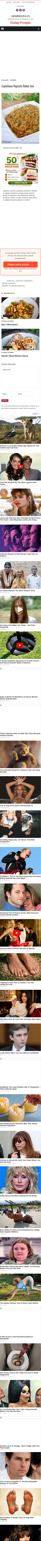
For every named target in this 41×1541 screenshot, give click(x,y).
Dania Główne (8, 321)
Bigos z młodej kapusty (9, 324)
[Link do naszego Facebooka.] (17, 10)
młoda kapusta (8, 283)
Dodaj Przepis (20, 22)
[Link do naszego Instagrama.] (23, 10)
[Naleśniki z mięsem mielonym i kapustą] (20, 339)
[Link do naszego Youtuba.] (20, 10)
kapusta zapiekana (24, 281)
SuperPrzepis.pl (20, 16)
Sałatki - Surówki (9, 80)
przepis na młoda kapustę (13, 286)
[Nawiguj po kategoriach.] (2, 28)
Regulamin (17, 2)
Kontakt (8, 2)
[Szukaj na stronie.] (38, 28)
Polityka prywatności (28, 2)
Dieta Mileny (20, 6)
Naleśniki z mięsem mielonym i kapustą (14, 355)
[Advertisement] (20, 57)
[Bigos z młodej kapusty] (20, 308)
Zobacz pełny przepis (20, 264)
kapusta (10, 281)
